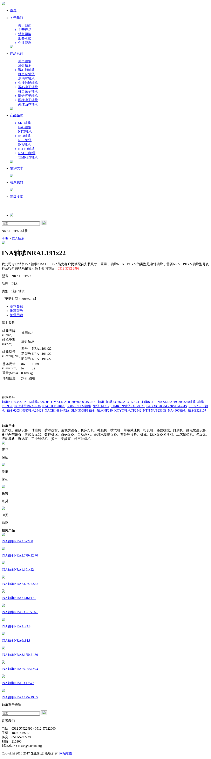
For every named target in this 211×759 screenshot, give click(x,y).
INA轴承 (18, 238)
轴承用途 (16, 315)
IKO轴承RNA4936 (27, 406)
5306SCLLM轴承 (79, 406)
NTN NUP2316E (154, 410)
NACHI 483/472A (57, 410)
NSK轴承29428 (32, 410)
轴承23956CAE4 (117, 402)
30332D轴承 (187, 402)
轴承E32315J (197, 410)
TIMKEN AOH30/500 (65, 402)
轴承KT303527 (12, 402)
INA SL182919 (166, 402)
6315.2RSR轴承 (93, 402)
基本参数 (16, 306)
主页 (5, 238)
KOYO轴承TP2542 (127, 410)
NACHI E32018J (53, 406)
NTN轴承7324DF (36, 402)
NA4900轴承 (177, 410)
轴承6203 (13, 410)
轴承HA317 (101, 406)
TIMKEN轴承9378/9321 (128, 406)
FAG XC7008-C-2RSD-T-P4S (166, 406)
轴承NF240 (105, 410)
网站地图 (66, 753)
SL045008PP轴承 (83, 410)
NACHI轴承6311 (143, 402)
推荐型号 (16, 310)
